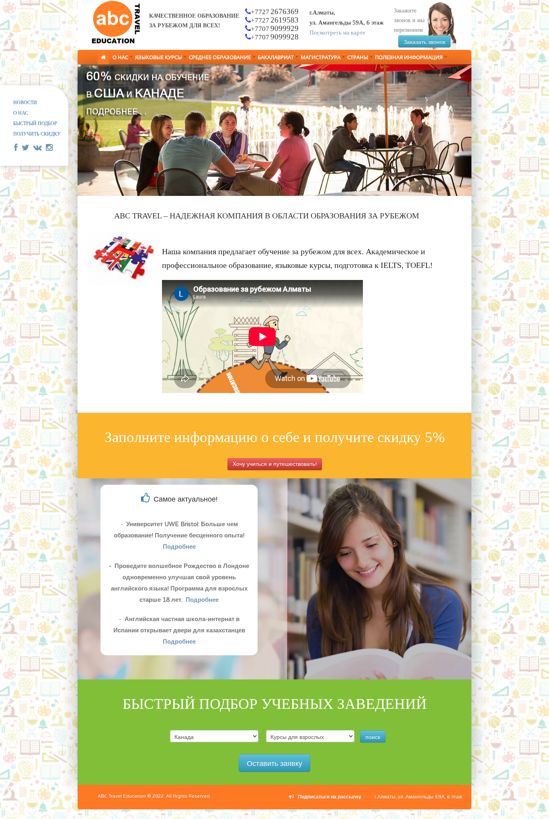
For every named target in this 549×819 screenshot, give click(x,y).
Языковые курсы (157, 59)
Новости (25, 102)
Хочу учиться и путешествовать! (275, 464)
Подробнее (179, 546)
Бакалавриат (274, 59)
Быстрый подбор (35, 123)
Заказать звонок (424, 41)
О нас (118, 59)
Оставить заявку (274, 763)
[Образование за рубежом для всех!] (114, 43)
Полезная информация (407, 59)
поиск (372, 737)
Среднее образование (218, 59)
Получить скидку (37, 134)
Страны (356, 59)
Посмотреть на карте (337, 32)
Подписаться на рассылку (329, 797)
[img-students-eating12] (274, 130)
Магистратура (318, 59)
